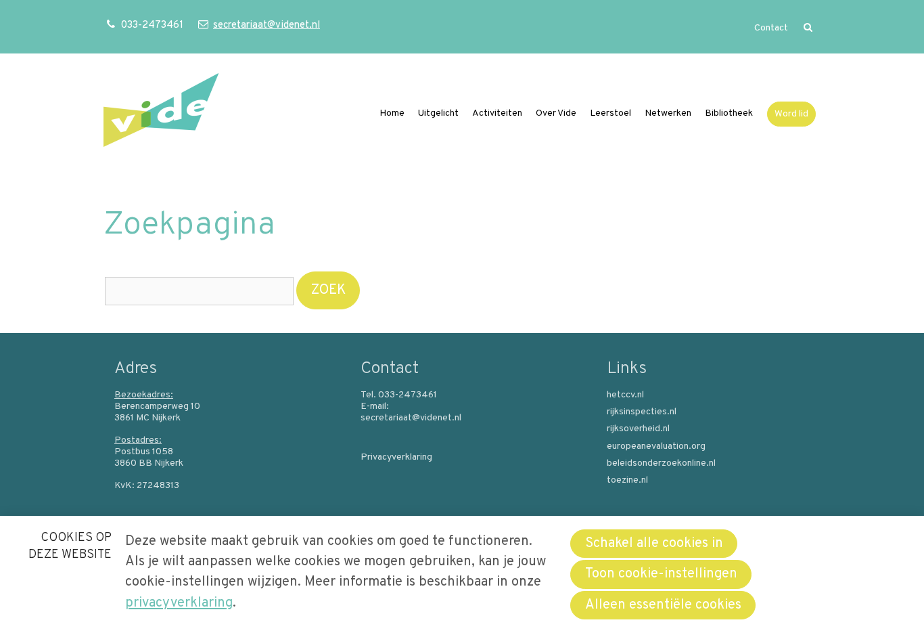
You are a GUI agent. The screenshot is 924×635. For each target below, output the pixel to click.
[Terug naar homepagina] (160, 113)
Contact (771, 28)
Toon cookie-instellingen (661, 574)
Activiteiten (497, 113)
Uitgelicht (438, 113)
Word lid (791, 114)
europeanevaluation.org (656, 446)
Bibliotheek (729, 113)
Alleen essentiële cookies (663, 605)
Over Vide (556, 113)
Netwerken (668, 113)
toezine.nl (627, 480)
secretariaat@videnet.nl (266, 25)
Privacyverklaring (396, 457)
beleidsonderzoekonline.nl (661, 463)
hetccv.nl (625, 395)
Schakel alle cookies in (654, 543)
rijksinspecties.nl (641, 412)
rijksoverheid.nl (638, 429)
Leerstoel (610, 113)
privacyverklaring (179, 603)
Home (392, 113)
